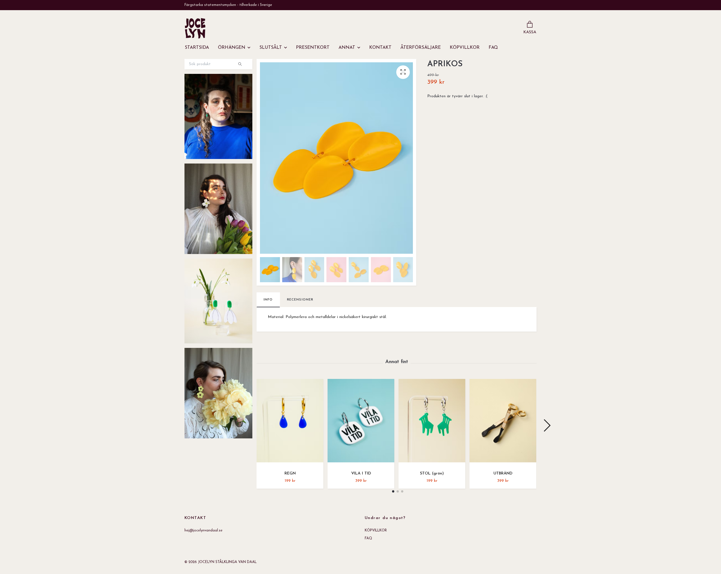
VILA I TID (361, 473)
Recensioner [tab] (300, 299)
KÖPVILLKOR (465, 47)
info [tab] (268, 299)
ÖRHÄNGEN (231, 47)
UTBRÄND (502, 473)
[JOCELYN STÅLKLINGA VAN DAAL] (195, 28)
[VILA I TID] (361, 423)
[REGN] (290, 423)
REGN (290, 473)
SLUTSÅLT (270, 47)
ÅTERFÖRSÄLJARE (420, 47)
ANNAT (347, 47)
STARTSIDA (197, 47)
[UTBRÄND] (502, 423)
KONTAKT (380, 47)
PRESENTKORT (313, 47)
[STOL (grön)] (432, 423)
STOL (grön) (432, 473)
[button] (393, 491)
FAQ (493, 47)
